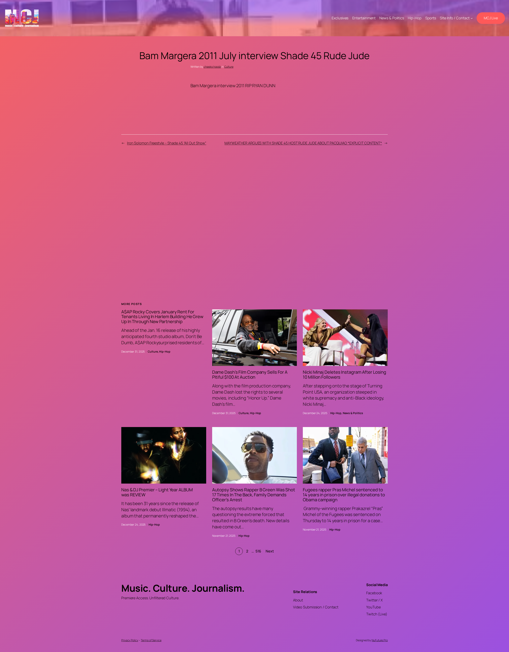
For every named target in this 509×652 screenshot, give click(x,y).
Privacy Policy (129, 640)
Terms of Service (151, 640)
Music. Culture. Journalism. (183, 588)
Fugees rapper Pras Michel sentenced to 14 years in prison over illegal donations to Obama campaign (344, 494)
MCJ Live (491, 18)
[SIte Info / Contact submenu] (472, 18)
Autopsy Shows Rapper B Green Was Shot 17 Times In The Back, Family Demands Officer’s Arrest (253, 494)
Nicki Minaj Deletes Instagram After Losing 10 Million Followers (344, 375)
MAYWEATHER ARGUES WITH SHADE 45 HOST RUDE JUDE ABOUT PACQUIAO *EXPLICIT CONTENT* (303, 143)
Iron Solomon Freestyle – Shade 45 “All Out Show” (166, 143)
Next (270, 551)
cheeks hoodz (212, 66)
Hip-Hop (164, 351)
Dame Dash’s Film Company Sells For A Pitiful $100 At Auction (250, 375)
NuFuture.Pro (380, 640)
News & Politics (353, 413)
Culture (228, 66)
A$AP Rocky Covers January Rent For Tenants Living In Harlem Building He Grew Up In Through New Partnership (162, 316)
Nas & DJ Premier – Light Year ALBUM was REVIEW (157, 492)
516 (258, 551)
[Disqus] (254, 219)
